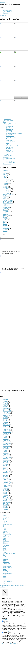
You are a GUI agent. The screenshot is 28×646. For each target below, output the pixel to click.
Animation (5, 172)
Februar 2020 (6, 496)
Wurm (4, 576)
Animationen (9, 126)
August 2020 (6, 488)
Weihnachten (9, 182)
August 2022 (6, 462)
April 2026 (5, 405)
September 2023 (7, 447)
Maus (4, 546)
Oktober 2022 (6, 460)
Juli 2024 (5, 434)
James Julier (6, 536)
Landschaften (9, 134)
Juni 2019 (5, 505)
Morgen (5, 550)
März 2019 (5, 509)
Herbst (7, 190)
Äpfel (4, 577)
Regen (4, 557)
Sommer (8, 191)
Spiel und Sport (10, 151)
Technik (5, 222)
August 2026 (6, 399)
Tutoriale (5, 225)
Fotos (4, 122)
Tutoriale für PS (10, 161)
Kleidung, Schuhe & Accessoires (14, 133)
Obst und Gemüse (10, 141)
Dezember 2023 (7, 443)
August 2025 (6, 416)
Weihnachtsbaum (7, 573)
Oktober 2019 (6, 502)
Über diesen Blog (7, 11)
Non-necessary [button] (5, 631)
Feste (4, 177)
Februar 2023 (6, 454)
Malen (4, 198)
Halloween (9, 130)
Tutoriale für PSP (10, 162)
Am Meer (8, 124)
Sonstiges (8, 150)
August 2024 (6, 433)
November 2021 (7, 472)
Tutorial (5, 570)
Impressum (5, 13)
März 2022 (5, 468)
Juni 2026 (5, 402)
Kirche (4, 538)
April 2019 (5, 507)
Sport (4, 221)
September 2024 (7, 432)
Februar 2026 (6, 408)
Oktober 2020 (6, 485)
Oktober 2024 (6, 430)
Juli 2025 (5, 418)
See (4, 564)
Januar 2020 (6, 498)
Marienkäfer (6, 545)
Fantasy (5, 176)
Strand (4, 569)
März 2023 (5, 453)
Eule (4, 525)
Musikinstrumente (7, 201)
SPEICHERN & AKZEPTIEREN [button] (10, 643)
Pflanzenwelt (9, 147)
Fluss (4, 528)
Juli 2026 (5, 401)
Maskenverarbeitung (8, 200)
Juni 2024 (5, 436)
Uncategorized (6, 226)
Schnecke (5, 559)
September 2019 (7, 503)
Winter (7, 154)
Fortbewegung (9, 129)
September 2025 (7, 415)
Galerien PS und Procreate (9, 123)
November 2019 (7, 500)
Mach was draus (10, 136)
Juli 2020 (5, 489)
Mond (4, 549)
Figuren (8, 127)
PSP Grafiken (6, 211)
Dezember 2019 (7, 499)
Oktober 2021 (6, 474)
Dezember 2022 (7, 457)
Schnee (5, 560)
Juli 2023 (5, 448)
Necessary (5, 621)
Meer (4, 548)
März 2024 (5, 439)
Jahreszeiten (6, 187)
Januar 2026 (6, 409)
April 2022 (5, 467)
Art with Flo (6, 517)
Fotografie (5, 183)
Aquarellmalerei (7, 119)
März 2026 (5, 406)
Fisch (4, 527)
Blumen (5, 173)
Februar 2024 (6, 440)
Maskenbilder (9, 140)
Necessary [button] (4, 619)
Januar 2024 (6, 441)
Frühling (8, 189)
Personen (5, 205)
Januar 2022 (6, 469)
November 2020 (7, 484)
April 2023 (5, 451)
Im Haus (5, 186)
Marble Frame (6, 543)
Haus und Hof (9, 131)
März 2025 (5, 423)
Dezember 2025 (7, 411)
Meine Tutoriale (7, 159)
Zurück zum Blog (7, 10)
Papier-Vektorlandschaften (12, 145)
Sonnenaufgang (7, 566)
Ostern (7, 144)
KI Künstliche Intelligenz (9, 158)
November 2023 (7, 444)
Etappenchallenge (7, 524)
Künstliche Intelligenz (8, 194)
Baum (4, 520)
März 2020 (5, 495)
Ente (4, 522)
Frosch (4, 529)
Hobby (5, 184)
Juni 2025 (5, 419)
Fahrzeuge (5, 175)
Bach (4, 518)
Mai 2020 (5, 492)
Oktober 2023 (6, 446)
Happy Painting (7, 534)
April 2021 (5, 477)
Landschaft (6, 541)
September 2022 (7, 461)
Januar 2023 (6, 455)
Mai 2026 (5, 404)
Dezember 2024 (7, 427)
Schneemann (6, 562)
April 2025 (5, 422)
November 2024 (7, 429)
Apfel (4, 515)
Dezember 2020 (7, 482)
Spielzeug (5, 219)
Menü (2, 7)
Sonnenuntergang (7, 567)
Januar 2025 (6, 426)
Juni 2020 (5, 491)
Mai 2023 (5, 450)
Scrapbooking (9, 148)
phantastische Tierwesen (9, 553)
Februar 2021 (6, 479)
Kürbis (4, 539)
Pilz (4, 555)
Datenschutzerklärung (8, 120)
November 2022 (7, 458)
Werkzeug (5, 229)
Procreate (5, 210)
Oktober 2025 (6, 413)
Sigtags (5, 217)
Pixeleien (5, 208)
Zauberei (5, 231)
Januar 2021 (6, 481)
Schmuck (5, 214)
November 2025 (7, 412)
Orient (7, 143)
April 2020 (5, 493)
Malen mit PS (9, 138)
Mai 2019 (5, 506)
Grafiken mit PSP (7, 155)
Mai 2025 (5, 420)
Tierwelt (8, 152)
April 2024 (5, 437)
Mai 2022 (5, 465)
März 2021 (5, 478)
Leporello (5, 197)
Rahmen (5, 212)
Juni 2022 (5, 464)
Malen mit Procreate (11, 137)
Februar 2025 (6, 425)
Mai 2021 (5, 475)
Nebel (4, 552)
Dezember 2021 (7, 471)
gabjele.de (2, 2)
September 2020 (7, 486)
